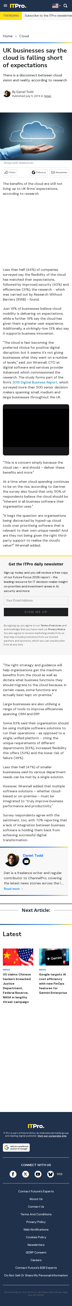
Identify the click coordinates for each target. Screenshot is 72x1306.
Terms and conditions (36, 1214)
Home (7, 36)
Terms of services (51, 625)
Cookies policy (36, 1237)
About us (36, 1199)
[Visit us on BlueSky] (49, 1174)
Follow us (41, 172)
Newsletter (61, 172)
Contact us (36, 1207)
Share (12, 172)
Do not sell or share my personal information (36, 1275)
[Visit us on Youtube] (38, 1174)
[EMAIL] (27, 861)
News (47, 96)
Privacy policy (36, 1222)
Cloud (24, 36)
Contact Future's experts (36, 1191)
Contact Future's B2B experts (36, 1268)
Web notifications (36, 1230)
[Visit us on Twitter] (25, 1174)
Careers (36, 1260)
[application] (36, 427)
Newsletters (36, 1245)
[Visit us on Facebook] (13, 1174)
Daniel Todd (24, 92)
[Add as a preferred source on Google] (16, 1147)
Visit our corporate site (52, 1135)
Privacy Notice (56, 629)
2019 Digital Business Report (35, 382)
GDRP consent (36, 1252)
